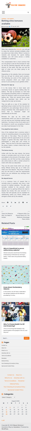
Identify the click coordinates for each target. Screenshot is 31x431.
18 (6, 412)
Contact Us (4, 345)
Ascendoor (17, 427)
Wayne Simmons (18, 425)
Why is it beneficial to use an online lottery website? (13, 249)
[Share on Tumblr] (3, 206)
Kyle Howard (6, 26)
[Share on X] (11, 202)
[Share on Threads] (6, 206)
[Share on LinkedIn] (15, 202)
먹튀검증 (18, 49)
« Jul (3, 420)
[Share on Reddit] (26, 202)
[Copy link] (10, 206)
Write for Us (5, 350)
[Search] (28, 12)
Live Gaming (10, 18)
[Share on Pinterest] (22, 202)
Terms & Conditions (6, 355)
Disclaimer (4, 358)
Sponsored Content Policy (8, 366)
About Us (4, 347)
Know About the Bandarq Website (12, 288)
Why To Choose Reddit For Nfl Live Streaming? (13, 325)
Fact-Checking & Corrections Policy (10, 363)
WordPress (5, 429)
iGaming (4, 18)
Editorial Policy (5, 360)
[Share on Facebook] (7, 202)
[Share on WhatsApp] (19, 202)
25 (6, 414)
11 (6, 409)
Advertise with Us (6, 353)
